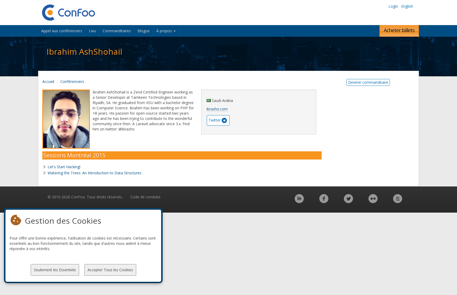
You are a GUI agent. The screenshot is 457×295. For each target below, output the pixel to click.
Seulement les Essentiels (55, 269)
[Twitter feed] (348, 201)
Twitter (214, 120)
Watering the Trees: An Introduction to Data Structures (94, 172)
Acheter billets (399, 30)
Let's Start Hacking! (64, 166)
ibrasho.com (217, 108)
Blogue (144, 30)
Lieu (92, 30)
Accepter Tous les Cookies (110, 269)
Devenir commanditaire (368, 82)
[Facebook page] (324, 201)
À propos (164, 30)
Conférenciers (72, 81)
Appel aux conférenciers (61, 30)
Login (393, 6)
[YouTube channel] (397, 201)
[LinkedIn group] (299, 201)
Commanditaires (117, 30)
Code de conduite (145, 196)
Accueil (48, 81)
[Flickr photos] (373, 201)
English (407, 6)
